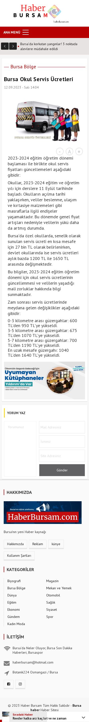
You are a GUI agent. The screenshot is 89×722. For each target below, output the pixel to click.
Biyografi (14, 581)
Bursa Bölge (23, 66)
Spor (49, 616)
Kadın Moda (16, 624)
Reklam (37, 544)
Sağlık (50, 602)
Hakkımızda (15, 544)
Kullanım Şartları (19, 555)
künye (56, 544)
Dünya (12, 595)
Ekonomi (13, 609)
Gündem (13, 616)
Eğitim (11, 602)
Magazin (52, 581)
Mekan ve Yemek (58, 588)
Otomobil (53, 595)
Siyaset (51, 609)
